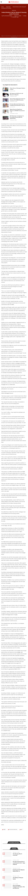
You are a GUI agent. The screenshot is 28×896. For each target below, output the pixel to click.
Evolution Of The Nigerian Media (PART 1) (19, 870)
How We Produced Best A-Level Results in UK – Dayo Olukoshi (19, 863)
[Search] (26, 2)
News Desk (8, 6)
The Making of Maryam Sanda (18, 878)
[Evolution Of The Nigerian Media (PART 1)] (7, 870)
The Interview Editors (7, 15)
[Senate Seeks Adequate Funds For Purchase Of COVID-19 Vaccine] (6, 100)
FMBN (4, 829)
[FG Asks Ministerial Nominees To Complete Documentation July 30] (6, 105)
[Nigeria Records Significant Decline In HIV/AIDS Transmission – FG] (6, 111)
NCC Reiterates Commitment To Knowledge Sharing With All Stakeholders (17, 117)
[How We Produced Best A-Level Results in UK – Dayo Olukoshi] (7, 862)
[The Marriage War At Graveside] (7, 854)
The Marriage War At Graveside (17, 854)
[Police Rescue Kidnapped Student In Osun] (6, 90)
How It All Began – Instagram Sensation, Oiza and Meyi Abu (19, 887)
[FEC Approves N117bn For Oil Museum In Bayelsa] (6, 95)
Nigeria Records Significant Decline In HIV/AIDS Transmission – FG (17, 110)
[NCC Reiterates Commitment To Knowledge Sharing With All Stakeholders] (6, 118)
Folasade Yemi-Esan (13, 829)
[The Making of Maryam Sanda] (7, 878)
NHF (21, 829)
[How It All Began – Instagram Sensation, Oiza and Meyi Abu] (7, 885)
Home (2, 6)
